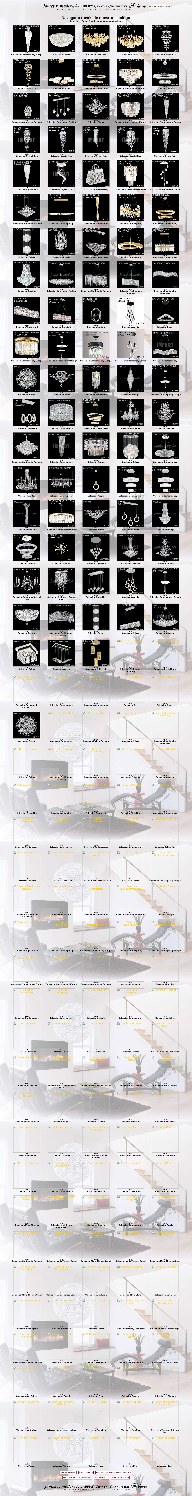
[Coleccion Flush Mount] (165, 653)
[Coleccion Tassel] (61, 1380)
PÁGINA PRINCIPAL (159, 6)
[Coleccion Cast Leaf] (96, 38)
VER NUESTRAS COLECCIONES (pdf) (77, 1477)
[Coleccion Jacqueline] (61, 797)
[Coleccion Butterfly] (96, 1001)
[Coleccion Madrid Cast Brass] (165, 1035)
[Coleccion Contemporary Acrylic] (130, 344)
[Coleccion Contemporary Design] (61, 344)
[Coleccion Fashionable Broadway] (130, 274)
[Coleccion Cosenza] (26, 1175)
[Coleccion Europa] (26, 378)
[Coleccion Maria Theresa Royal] (165, 1312)
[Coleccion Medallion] (26, 513)
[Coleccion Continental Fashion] (26, 106)
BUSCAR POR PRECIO (120, 1477)
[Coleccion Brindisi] (26, 1035)
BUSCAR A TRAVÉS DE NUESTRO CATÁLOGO (113, 1472)
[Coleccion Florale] (96, 106)
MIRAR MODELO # (101, 1477)
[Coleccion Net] (130, 689)
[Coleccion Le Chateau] (130, 412)
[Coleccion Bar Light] (61, 310)
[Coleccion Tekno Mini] (26, 797)
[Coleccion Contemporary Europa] (26, 38)
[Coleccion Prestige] (26, 274)
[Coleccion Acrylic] (61, 38)
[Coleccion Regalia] (165, 412)
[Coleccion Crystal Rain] (26, 139)
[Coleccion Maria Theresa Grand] (96, 1069)
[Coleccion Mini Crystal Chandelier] (96, 1139)
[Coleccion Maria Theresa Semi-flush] (61, 1069)
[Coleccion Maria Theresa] (130, 1069)
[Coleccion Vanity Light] (26, 310)
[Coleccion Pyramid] (61, 547)
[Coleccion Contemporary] (96, 72)
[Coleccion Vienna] (96, 1312)
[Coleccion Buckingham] (26, 1312)
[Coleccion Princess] (130, 761)
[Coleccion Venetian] (26, 864)
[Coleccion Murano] (26, 1449)
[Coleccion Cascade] (130, 547)
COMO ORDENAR (86, 1472)
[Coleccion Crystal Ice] (26, 412)
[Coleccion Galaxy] (26, 241)
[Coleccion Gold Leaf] (96, 653)
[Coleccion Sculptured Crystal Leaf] (26, 581)
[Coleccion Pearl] (165, 72)
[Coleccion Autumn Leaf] (165, 38)
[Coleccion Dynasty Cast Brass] (130, 1312)
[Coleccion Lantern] (96, 310)
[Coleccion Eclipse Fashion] (96, 725)
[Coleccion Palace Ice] (26, 1069)
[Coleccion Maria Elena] (96, 1278)
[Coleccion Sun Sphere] (26, 1380)
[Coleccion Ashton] (26, 479)
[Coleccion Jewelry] (130, 1380)
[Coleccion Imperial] (26, 1139)
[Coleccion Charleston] (130, 1139)
